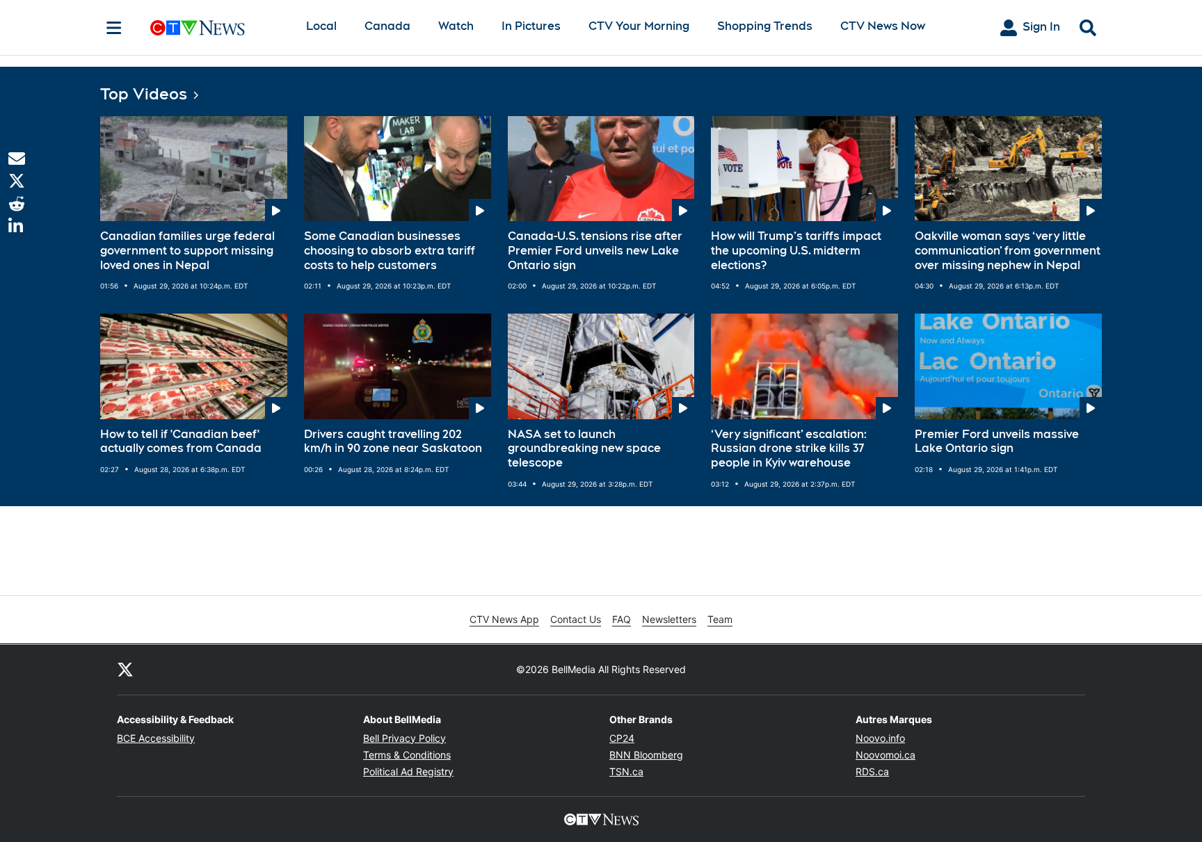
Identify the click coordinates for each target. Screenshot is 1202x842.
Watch (456, 26)
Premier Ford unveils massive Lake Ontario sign (997, 441)
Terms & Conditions (407, 755)
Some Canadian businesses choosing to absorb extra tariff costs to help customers (389, 250)
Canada (387, 26)
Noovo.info (880, 738)
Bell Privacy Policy (404, 738)
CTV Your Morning (638, 26)
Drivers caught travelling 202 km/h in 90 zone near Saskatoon (393, 441)
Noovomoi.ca (885, 755)
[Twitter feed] (125, 669)
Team (719, 619)
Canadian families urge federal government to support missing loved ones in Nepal (187, 250)
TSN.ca (626, 771)
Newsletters (669, 619)
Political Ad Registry (408, 771)
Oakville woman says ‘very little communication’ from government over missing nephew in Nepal (1007, 250)
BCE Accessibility (156, 738)
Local (321, 26)
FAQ (621, 619)
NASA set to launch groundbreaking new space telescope (584, 449)
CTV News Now (882, 26)
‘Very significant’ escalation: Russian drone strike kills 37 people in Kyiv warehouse (789, 449)
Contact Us (575, 619)
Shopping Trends (764, 26)
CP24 (621, 738)
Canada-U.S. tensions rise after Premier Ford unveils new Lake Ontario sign (595, 250)
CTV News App (504, 619)
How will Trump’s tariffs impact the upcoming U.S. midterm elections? (796, 250)
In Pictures (531, 26)
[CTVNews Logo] (217, 27)
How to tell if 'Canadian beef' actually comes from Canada (181, 441)
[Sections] (114, 27)
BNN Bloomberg (646, 755)
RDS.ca (872, 771)
